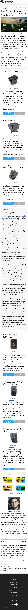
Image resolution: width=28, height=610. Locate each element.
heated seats (20, 283)
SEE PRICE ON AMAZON (8, 113)
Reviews (9, 7)
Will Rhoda (18, 511)
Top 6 (20, 34)
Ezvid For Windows (14, 590)
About (14, 579)
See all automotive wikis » (17, 493)
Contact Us (14, 600)
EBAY (19, 113)
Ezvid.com (14, 592)
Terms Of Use (14, 584)
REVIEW (11, 88)
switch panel (14, 236)
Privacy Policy (14, 582)
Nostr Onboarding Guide (14, 595)
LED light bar (6, 218)
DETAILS (16, 88)
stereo (15, 218)
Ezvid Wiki (3, 7)
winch (23, 216)
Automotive (4, 8)
